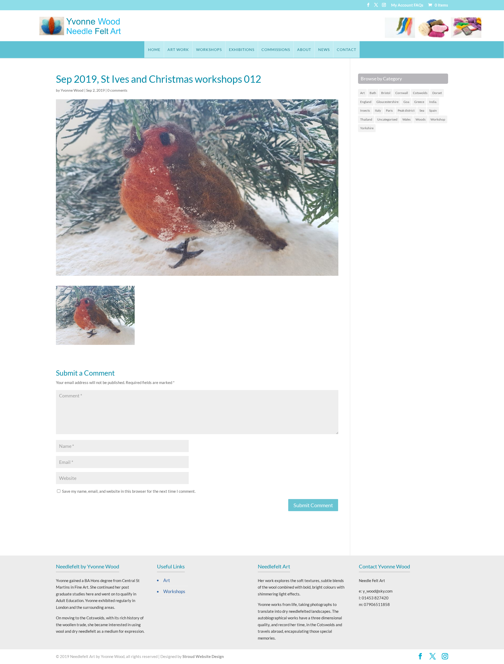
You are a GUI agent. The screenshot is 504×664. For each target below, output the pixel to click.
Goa (406, 102)
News (324, 49)
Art (362, 93)
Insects (365, 110)
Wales (406, 119)
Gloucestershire (387, 102)
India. (433, 102)
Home (154, 49)
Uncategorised (387, 119)
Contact (346, 49)
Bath (373, 93)
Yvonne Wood (72, 90)
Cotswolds (420, 93)
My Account (402, 5)
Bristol (385, 93)
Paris (389, 110)
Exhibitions (241, 49)
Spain (433, 110)
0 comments (117, 90)
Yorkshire (367, 128)
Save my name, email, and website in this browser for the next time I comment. (129, 491)
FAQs (418, 5)
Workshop (437, 119)
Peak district (406, 110)
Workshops (209, 49)
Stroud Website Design (203, 656)
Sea (421, 110)
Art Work (178, 49)
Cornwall (401, 93)
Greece (419, 102)
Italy (378, 110)
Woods (421, 119)
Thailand (366, 119)
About (304, 49)
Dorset (437, 93)
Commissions (275, 49)
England (365, 102)
